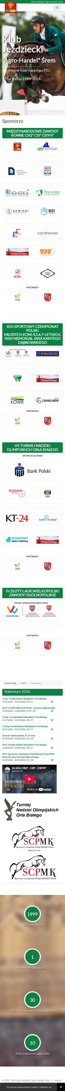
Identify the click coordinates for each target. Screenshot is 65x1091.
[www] (52, 701)
